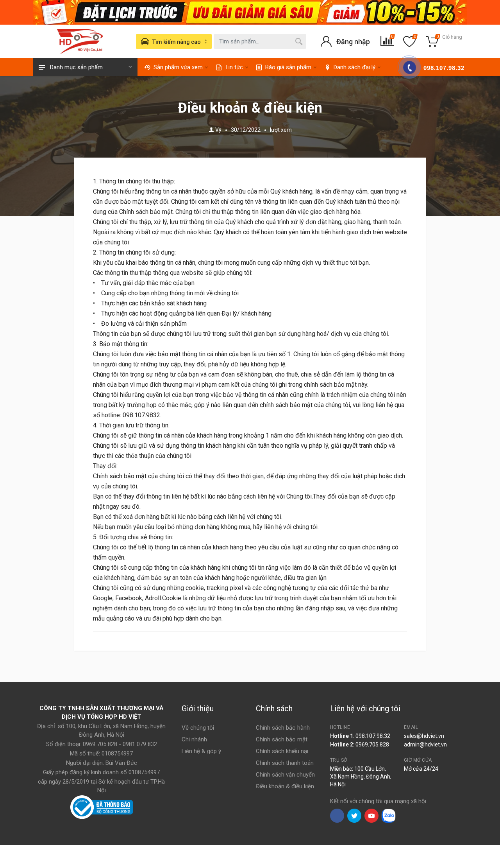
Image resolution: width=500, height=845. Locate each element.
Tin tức (234, 67)
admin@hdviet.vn (425, 744)
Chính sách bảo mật (281, 739)
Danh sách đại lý (354, 67)
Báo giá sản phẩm (288, 67)
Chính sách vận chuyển (285, 774)
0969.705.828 (372, 744)
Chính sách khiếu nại (282, 751)
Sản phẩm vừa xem (178, 67)
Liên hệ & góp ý (201, 751)
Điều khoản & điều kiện (285, 786)
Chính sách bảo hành (283, 727)
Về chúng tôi (198, 727)
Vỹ (218, 130)
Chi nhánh (194, 739)
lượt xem (281, 130)
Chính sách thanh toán (285, 762)
